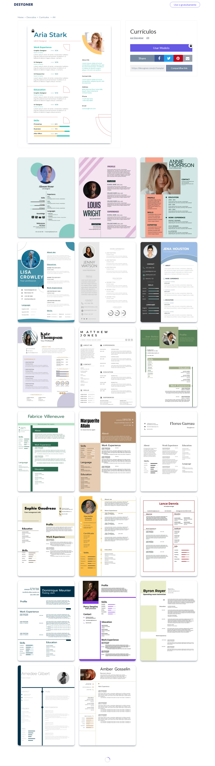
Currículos (44, 17)
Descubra (31, 17)
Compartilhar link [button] (179, 68)
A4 (54, 17)
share (142, 58)
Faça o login (158, 4)
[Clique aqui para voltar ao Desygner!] (23, 6)
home (21, 17)
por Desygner (137, 37)
